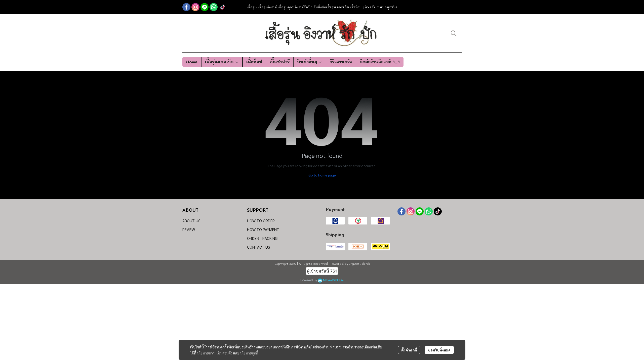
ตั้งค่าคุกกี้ (409, 350)
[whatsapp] (214, 7)
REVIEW (188, 230)
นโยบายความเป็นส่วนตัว (214, 353)
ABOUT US (191, 221)
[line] (204, 7)
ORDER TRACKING (262, 238)
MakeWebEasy (333, 280)
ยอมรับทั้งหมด (439, 350)
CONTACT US (258, 247)
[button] (453, 33)
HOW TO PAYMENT (263, 230)
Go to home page (322, 175)
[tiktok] (223, 7)
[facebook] (186, 7)
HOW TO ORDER (261, 221)
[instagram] (195, 7)
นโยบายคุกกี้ (249, 353)
